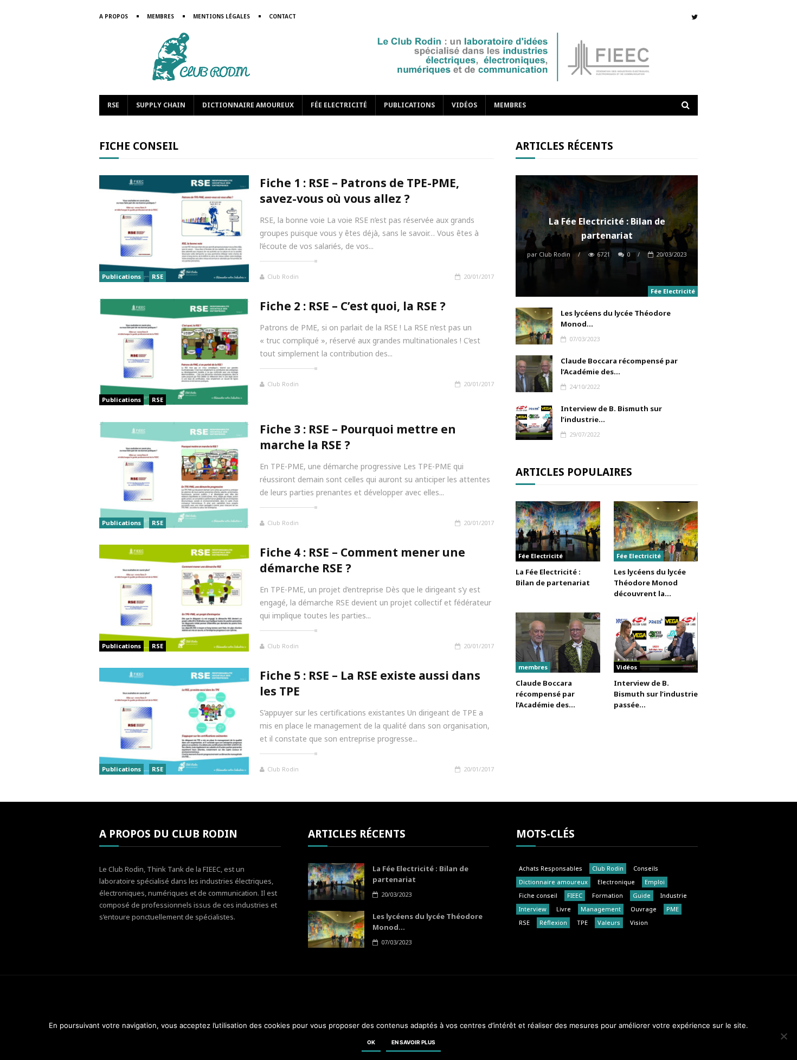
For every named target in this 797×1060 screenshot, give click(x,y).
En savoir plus (413, 1042)
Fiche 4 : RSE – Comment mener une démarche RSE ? (362, 560)
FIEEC (574, 895)
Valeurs (608, 922)
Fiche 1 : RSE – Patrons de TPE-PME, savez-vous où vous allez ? (359, 190)
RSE (113, 105)
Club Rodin (283, 276)
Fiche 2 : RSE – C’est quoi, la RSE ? (353, 306)
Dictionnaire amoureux (248, 105)
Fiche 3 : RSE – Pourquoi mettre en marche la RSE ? (358, 437)
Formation (607, 895)
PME (672, 909)
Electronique (616, 882)
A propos (113, 16)
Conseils (645, 868)
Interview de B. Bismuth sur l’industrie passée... (656, 694)
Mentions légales (221, 16)
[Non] (783, 1036)
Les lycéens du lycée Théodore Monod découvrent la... (650, 582)
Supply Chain (160, 105)
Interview (533, 909)
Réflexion (553, 922)
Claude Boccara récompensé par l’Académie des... (619, 366)
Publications (409, 105)
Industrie (673, 895)
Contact (282, 16)
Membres (160, 16)
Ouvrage (644, 909)
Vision (639, 922)
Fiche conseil (538, 895)
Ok (371, 1042)
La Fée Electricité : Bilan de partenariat (607, 228)
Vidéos (464, 105)
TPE (582, 922)
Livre (563, 909)
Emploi (655, 882)
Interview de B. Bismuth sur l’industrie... (611, 414)
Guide (642, 895)
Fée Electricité (339, 105)
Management (601, 909)
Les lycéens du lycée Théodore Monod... (616, 318)
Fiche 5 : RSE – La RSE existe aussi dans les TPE (370, 683)
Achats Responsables (550, 868)
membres (533, 667)
